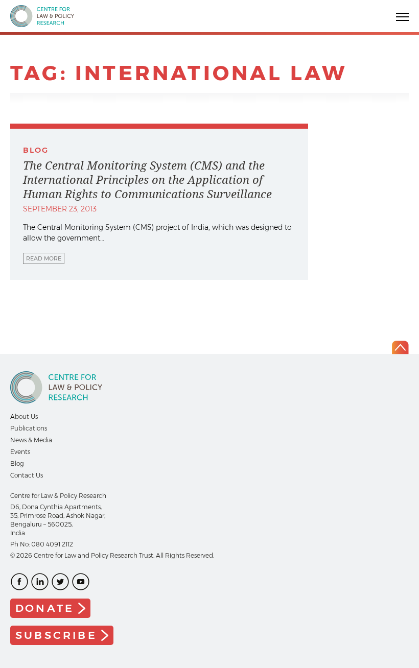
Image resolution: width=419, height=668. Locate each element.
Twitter (60, 581)
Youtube (81, 581)
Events (20, 452)
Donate (44, 608)
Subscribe (56, 635)
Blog (17, 463)
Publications (28, 428)
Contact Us (26, 475)
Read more (43, 258)
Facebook (19, 581)
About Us (24, 416)
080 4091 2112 (52, 544)
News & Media (31, 440)
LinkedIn (40, 581)
